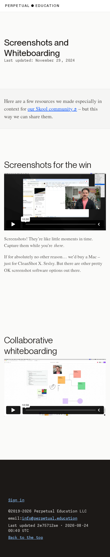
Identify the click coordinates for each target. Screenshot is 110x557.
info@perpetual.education (49, 518)
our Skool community (50, 108)
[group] (55, 201)
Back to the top (25, 538)
